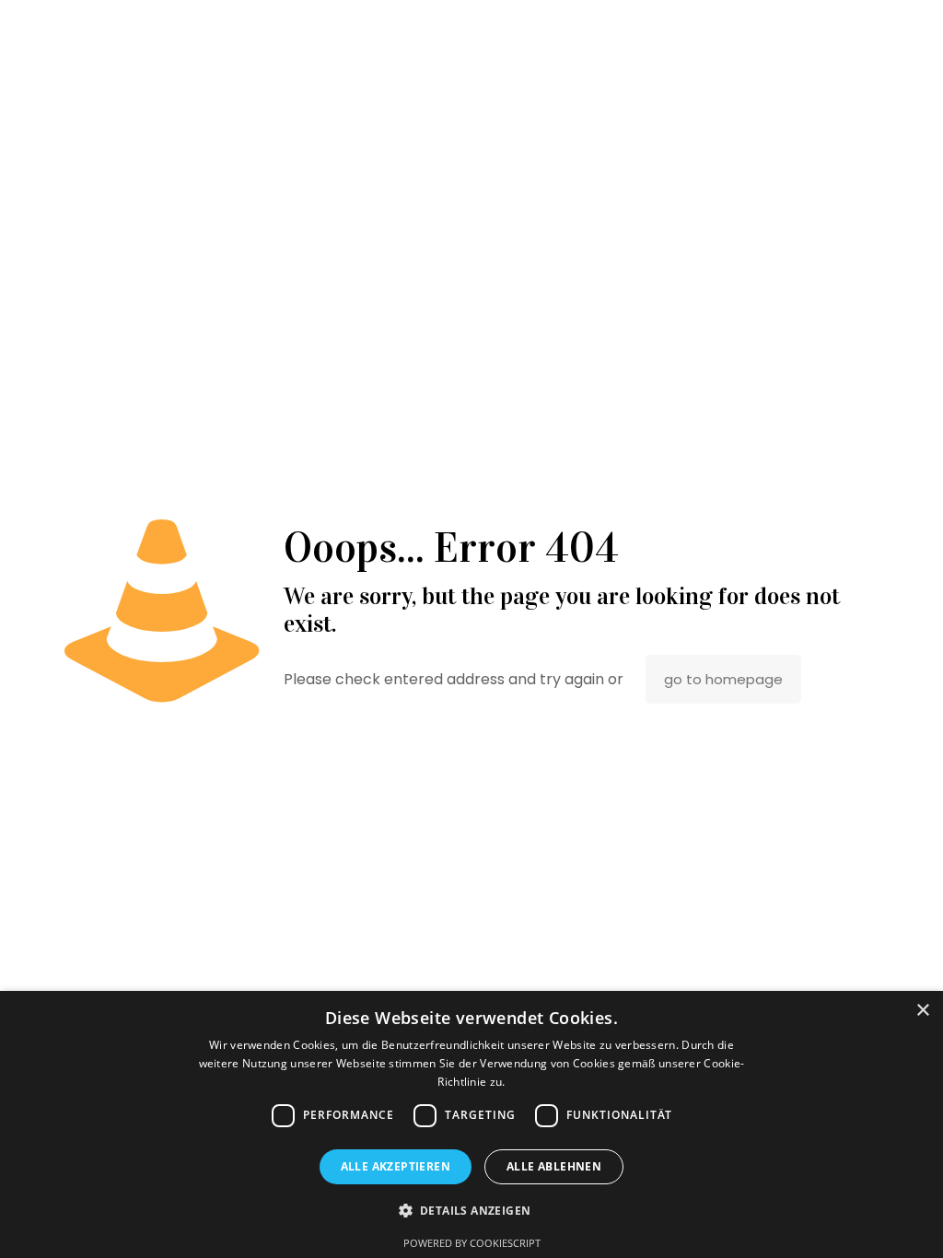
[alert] (471, 1124)
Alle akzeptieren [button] (395, 1166)
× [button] (922, 1011)
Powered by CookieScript (472, 1243)
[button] (472, 1210)
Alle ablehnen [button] (553, 1166)
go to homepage (723, 679)
